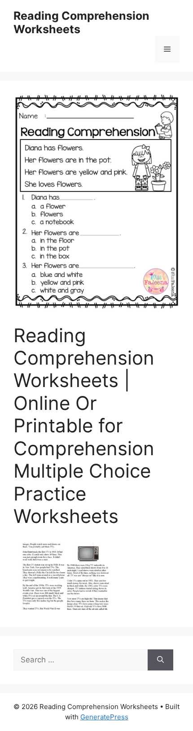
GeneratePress (104, 717)
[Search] (160, 660)
